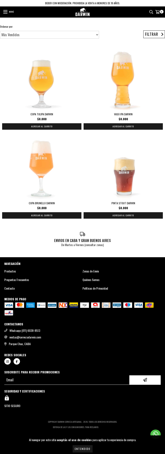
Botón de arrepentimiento (82, 431)
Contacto (9, 288)
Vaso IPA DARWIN (123, 114)
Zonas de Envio (90, 271)
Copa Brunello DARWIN (42, 203)
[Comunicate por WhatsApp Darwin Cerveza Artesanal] (155, 434)
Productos (10, 271)
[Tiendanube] (82, 417)
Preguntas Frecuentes (16, 280)
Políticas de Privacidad (95, 288)
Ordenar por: (6, 26)
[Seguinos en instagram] (7, 361)
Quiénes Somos (90, 280)
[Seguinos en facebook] (17, 361)
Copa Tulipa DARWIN (42, 114)
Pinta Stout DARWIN (123, 203)
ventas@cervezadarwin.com (25, 337)
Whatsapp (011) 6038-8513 (24, 330)
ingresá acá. (105, 427)
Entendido (82, 449)
